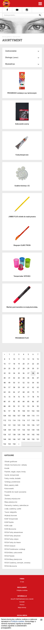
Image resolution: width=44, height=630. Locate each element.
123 (18, 425)
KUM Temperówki (11, 519)
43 (19, 378)
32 (5, 373)
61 (28, 387)
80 (5, 401)
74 (14, 397)
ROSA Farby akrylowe (13, 536)
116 (23, 420)
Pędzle (7, 495)
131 (18, 430)
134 (33, 430)
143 (37, 435)
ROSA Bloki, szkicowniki (13, 553)
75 (19, 397)
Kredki (7, 468)
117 (28, 420)
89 (9, 406)
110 (33, 416)
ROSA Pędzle (9, 556)
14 (33, 359)
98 (14, 411)
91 (19, 406)
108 (23, 416)
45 (28, 378)
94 (33, 406)
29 (28, 368)
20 (23, 364)
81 (9, 401)
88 (5, 406)
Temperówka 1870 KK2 (22, 276)
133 (28, 430)
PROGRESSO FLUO (22, 338)
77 (28, 397)
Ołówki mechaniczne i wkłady (16, 465)
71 (38, 392)
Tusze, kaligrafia (11, 512)
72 (5, 397)
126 (33, 425)
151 (37, 439)
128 (4, 430)
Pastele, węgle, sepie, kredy (15, 472)
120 (4, 425)
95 (38, 406)
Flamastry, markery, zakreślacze (17, 505)
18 (14, 364)
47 (38, 378)
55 (38, 383)
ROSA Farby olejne (12, 539)
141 (28, 435)
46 (33, 378)
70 (33, 392)
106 (14, 416)
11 (19, 359)
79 (38, 397)
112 (4, 420)
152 (4, 444)
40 (5, 378)
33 (9, 373)
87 (38, 401)
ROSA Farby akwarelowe (14, 532)
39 (38, 373)
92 (23, 406)
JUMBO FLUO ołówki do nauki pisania (22, 217)
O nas (22, 582)
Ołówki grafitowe (11, 462)
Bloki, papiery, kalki (11, 485)
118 (33, 420)
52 (23, 383)
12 (23, 359)
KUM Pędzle (9, 522)
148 (23, 439)
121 (9, 425)
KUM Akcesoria (10, 529)
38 (33, 373)
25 (9, 368)
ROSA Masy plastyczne (13, 559)
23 (38, 364)
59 (19, 387)
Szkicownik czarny (22, 124)
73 (9, 397)
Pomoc (22, 605)
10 (14, 359)
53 (28, 383)
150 (33, 439)
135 (37, 430)
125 (28, 425)
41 (9, 378)
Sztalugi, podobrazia (12, 482)
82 (14, 401)
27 (19, 368)
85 (28, 401)
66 (14, 392)
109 (28, 416)
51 (19, 383)
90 (14, 406)
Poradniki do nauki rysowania (15, 492)
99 (19, 411)
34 (14, 373)
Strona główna (7, 37)
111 (37, 416)
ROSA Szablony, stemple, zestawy (17, 563)
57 (9, 387)
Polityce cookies (17, 621)
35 (19, 373)
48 (5, 383)
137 (9, 435)
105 (9, 416)
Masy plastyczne (11, 502)
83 (19, 401)
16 (5, 364)
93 (28, 406)
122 (14, 425)
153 (9, 444)
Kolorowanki (9, 489)
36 (23, 373)
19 (19, 364)
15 (38, 359)
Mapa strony (22, 607)
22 (33, 364)
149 (28, 439)
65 (9, 392)
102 (33, 411)
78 (33, 397)
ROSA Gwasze (10, 546)
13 (28, 359)
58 (14, 387)
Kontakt (22, 602)
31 (38, 368)
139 (18, 435)
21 (28, 364)
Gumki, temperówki (12, 475)
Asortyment (16, 37)
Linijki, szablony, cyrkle (13, 509)
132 (23, 430)
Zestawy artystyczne (12, 499)
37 (28, 373)
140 (23, 435)
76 (23, 397)
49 (9, 383)
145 (9, 439)
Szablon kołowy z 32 (22, 186)
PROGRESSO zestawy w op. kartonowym (22, 93)
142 (33, 435)
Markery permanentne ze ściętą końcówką (22, 307)
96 (5, 411)
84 (23, 401)
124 (23, 425)
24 (5, 368)
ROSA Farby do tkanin (13, 542)
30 (33, 368)
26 (14, 368)
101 (28, 411)
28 (23, 368)
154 (14, 444)
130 (14, 430)
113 (9, 420)
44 (23, 378)
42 (14, 378)
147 (18, 439)
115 (18, 420)
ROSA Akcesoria (11, 566)
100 (23, 411)
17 (9, 364)
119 (37, 420)
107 (18, 416)
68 (23, 392)
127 (37, 425)
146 (14, 439)
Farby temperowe (22, 155)
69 (28, 392)
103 (37, 411)
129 (9, 430)
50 (14, 383)
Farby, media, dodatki (13, 478)
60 (23, 387)
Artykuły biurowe (11, 515)
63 (38, 387)
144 (4, 439)
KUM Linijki (8, 526)
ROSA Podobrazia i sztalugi (15, 549)
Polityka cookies (22, 590)
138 (14, 435)
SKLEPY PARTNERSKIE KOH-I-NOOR (22, 599)
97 (9, 411)
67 (19, 392)
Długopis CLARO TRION (22, 245)
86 (33, 401)
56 (5, 387)
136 (4, 435)
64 (5, 392)
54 (33, 383)
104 (4, 416)
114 (14, 420)
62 (33, 387)
